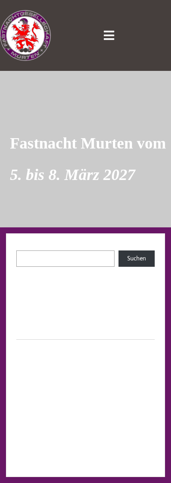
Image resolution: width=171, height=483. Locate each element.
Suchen (25, 246)
